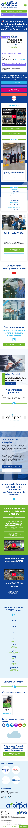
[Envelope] (24, 729)
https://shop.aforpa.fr (20, 59)
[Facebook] (3, 729)
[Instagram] (16, 729)
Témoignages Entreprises (14, 320)
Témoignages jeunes (13, 298)
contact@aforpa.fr (8, 802)
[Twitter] (8, 729)
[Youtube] (20, 729)
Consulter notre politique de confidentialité (9, 822)
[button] (25, 5)
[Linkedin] (12, 729)
